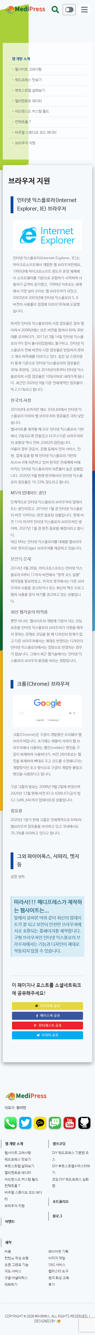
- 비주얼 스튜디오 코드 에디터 (34, 132)
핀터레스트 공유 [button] (50, 1025)
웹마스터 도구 (58, 1271)
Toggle (69, 9)
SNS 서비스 (56, 1265)
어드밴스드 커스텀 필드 (21, 1180)
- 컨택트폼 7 (21, 122)
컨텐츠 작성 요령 (17, 1258)
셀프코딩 (59, 1144)
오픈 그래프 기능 (17, 1265)
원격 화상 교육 (58, 1278)
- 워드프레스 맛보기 (27, 80)
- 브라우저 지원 (23, 143)
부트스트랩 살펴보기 (19, 1166)
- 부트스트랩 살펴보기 (28, 90)
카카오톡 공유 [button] (49, 1006)
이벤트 (10, 1222)
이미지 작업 (56, 1258)
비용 (8, 1252)
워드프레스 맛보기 (18, 1160)
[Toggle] (69, 9)
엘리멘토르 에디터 (18, 1173)
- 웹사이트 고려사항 (27, 69)
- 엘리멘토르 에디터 (27, 101)
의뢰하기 (11, 1285)
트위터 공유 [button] (50, 1035)
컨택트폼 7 (12, 1186)
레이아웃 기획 (58, 1252)
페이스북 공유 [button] (49, 1016)
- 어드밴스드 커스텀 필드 (30, 111)
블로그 (57, 1216)
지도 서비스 (13, 1271)
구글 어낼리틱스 (16, 1278)
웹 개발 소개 (21, 59)
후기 (51, 1285)
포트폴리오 (61, 1202)
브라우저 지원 (15, 1206)
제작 (8, 1242)
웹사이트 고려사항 (18, 1153)
